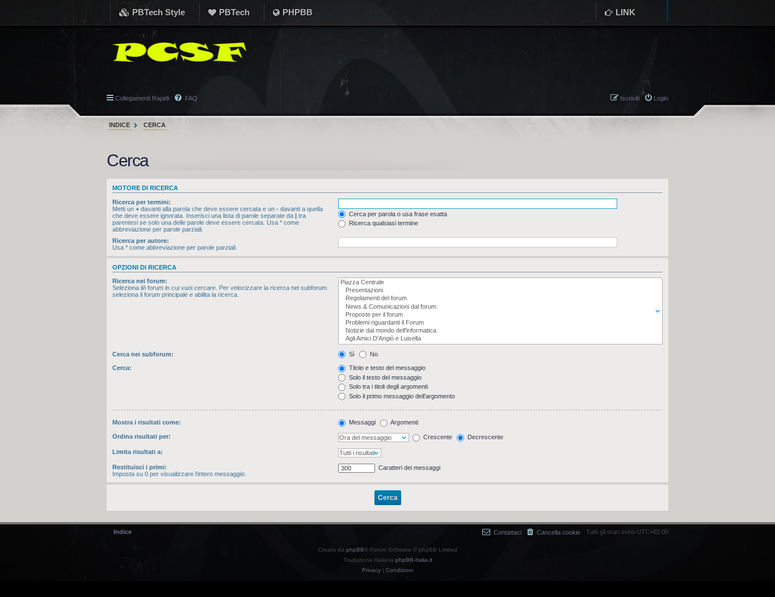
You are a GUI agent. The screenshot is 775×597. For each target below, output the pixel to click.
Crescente (437, 437)
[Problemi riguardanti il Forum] (497, 323)
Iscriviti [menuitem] (629, 98)
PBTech (234, 12)
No (373, 354)
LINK (625, 12)
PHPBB (298, 12)
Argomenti (403, 422)
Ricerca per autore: (140, 240)
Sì (351, 354)
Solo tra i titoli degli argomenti (387, 386)
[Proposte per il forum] (497, 315)
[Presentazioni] (497, 291)
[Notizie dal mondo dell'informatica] (497, 331)
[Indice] (176, 52)
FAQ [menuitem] (190, 98)
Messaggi (361, 422)
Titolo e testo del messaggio (386, 367)
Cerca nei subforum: (143, 354)
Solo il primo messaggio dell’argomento (401, 396)
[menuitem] (553, 532)
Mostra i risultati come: (146, 422)
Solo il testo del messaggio (384, 377)
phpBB (355, 549)
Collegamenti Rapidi (142, 98)
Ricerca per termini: (141, 202)
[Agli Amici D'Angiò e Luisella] (497, 339)
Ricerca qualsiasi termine (382, 223)
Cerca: (122, 367)
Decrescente (484, 437)
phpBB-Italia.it (413, 560)
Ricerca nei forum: (139, 281)
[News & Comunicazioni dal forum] (497, 307)
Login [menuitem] (661, 98)
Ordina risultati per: (141, 436)
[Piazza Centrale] (497, 283)
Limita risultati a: (137, 451)
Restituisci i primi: (139, 467)
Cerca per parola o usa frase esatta (397, 214)
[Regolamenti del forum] (497, 298)
